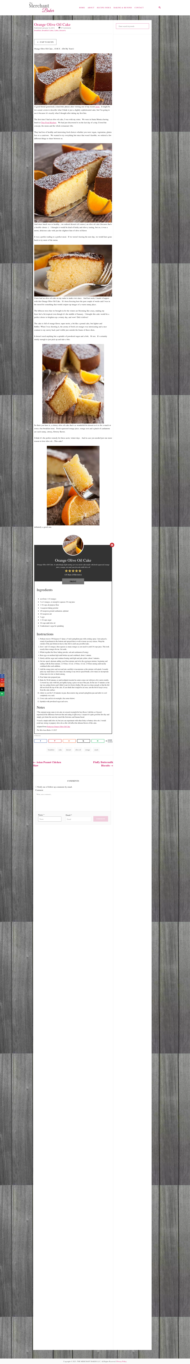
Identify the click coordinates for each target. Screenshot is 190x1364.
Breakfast (37, 30)
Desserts (62, 30)
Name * (41, 814)
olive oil (78, 749)
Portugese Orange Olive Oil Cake (58, 726)
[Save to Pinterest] (54, 741)
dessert (68, 749)
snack (96, 749)
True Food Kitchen (48, 122)
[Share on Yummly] (69, 741)
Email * (69, 815)
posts (97, 106)
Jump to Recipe (46, 42)
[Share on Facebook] (40, 741)
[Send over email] (97, 741)
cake (60, 749)
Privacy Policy (122, 1361)
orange (87, 749)
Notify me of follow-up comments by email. (54, 786)
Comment (39, 790)
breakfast (51, 749)
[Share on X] (83, 741)
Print (73, 581)
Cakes (56, 30)
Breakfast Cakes (48, 30)
